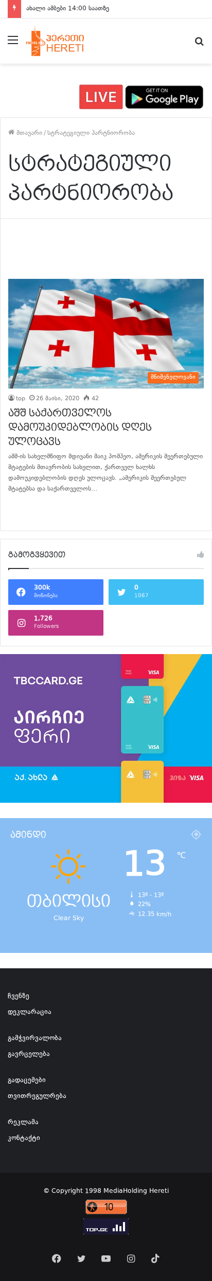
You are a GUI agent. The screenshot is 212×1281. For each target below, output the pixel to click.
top (20, 399)
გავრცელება (29, 1054)
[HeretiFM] (63, 41)
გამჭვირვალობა (35, 1038)
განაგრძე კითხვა (21, 510)
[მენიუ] (13, 44)
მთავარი (28, 133)
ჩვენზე (18, 996)
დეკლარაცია (29, 1012)
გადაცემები (27, 1080)
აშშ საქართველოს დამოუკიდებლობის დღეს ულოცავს (80, 427)
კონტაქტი (24, 1138)
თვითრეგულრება (37, 1096)
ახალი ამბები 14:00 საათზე (67, 8)
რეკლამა (23, 1122)
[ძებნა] (199, 44)
